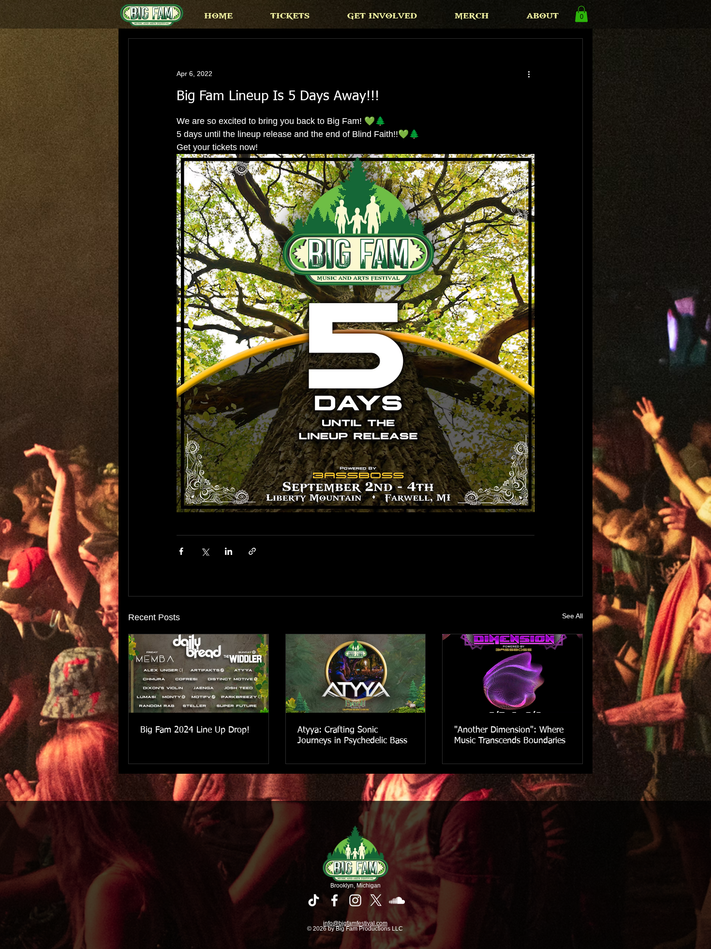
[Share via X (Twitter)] (204, 551)
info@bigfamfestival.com (355, 923)
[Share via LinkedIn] (228, 551)
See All (572, 616)
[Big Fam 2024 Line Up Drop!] (198, 673)
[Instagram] (355, 900)
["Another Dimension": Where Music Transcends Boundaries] (512, 673)
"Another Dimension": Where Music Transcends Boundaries (509, 735)
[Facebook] (334, 900)
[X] (376, 900)
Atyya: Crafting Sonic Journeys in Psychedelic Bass (352, 735)
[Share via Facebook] (181, 551)
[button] (290, 16)
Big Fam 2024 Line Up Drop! (195, 730)
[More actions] (528, 73)
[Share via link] (252, 551)
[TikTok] (314, 900)
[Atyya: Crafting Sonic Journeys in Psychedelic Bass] (356, 673)
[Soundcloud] (397, 900)
